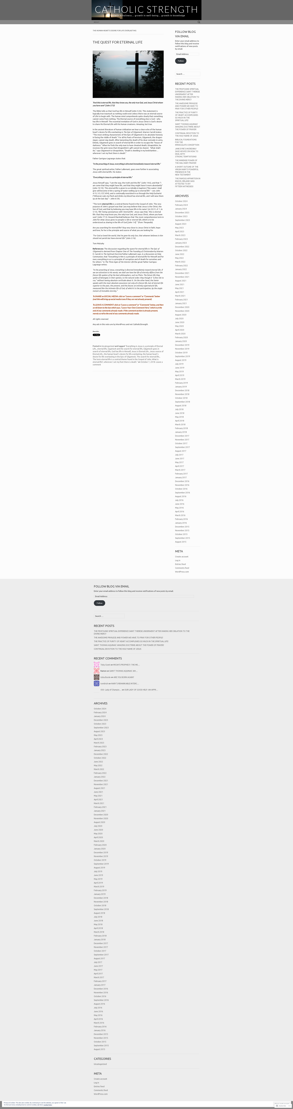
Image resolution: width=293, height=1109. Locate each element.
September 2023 (182, 220)
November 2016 (182, 485)
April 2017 (179, 466)
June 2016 (179, 504)
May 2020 (179, 326)
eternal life (102, 349)
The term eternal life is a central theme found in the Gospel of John (122, 359)
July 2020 (179, 318)
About (96, 22)
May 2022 (179, 258)
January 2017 (181, 477)
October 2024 (181, 201)
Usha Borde (105, 677)
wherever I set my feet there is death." (121, 362)
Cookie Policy (47, 1105)
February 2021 (181, 299)
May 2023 (179, 228)
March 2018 (180, 424)
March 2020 (180, 333)
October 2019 (181, 352)
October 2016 (181, 489)
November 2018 (182, 394)
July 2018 (179, 409)
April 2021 (179, 292)
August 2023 (180, 224)
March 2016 (180, 515)
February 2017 (181, 474)
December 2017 (182, 436)
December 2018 (182, 390)
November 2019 (182, 349)
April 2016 (179, 511)
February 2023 (181, 239)
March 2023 (180, 235)
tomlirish (104, 683)
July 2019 (179, 364)
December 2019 (182, 345)
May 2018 (179, 417)
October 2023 (181, 216)
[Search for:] (199, 22)
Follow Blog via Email (111, 586)
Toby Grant (105, 665)
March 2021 (180, 296)
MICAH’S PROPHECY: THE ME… (126, 665)
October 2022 (181, 250)
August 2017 (180, 451)
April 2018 (179, 421)
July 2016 (179, 500)
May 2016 (179, 508)
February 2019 (181, 383)
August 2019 (180, 360)
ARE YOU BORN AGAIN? (124, 677)
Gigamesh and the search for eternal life (125, 349)
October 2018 (181, 398)
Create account (181, 556)
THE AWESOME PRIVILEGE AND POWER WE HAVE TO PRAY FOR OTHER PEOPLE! (186, 106)
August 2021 (180, 280)
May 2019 (179, 371)
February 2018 (181, 428)
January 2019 (181, 386)
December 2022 (182, 246)
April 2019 (179, 375)
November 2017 (182, 439)
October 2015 (181, 534)
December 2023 (182, 212)
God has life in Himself (121, 351)
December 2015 (182, 526)
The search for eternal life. (148, 357)
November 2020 (182, 311)
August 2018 (180, 405)
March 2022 (180, 262)
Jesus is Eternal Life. (140, 351)
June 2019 (179, 368)
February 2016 (181, 519)
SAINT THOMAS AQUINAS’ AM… (124, 671)
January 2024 (181, 209)
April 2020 (179, 330)
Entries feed (180, 564)
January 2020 (181, 341)
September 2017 (182, 447)
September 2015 (182, 538)
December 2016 (182, 481)
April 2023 (179, 231)
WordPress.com (182, 572)
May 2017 (179, 462)
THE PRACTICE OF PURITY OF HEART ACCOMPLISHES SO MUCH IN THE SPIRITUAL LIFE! (131, 641)
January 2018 (181, 432)
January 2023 (181, 243)
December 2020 (182, 307)
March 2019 (180, 379)
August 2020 (180, 315)
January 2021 (181, 303)
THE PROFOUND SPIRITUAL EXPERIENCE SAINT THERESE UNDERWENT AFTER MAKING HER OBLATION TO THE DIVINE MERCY (187, 94)
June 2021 (179, 284)
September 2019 (182, 356)
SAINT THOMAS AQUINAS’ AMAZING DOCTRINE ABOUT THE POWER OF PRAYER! (187, 126)
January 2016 (181, 523)
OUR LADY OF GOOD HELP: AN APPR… (141, 690)
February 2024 (181, 205)
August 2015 (180, 542)
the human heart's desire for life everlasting (123, 354)
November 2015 (182, 530)
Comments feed (182, 568)
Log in (177, 560)
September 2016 (182, 492)
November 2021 (182, 277)
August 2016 (180, 496)
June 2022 (179, 254)
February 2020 (181, 337)
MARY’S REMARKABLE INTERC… (125, 683)
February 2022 (181, 265)
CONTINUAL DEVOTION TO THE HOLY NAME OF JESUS (117, 649)
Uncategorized (107, 346)
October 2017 (181, 443)
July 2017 (179, 455)
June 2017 (179, 458)
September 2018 (182, 402)
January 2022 (181, 269)
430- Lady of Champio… (110, 690)
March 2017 (180, 470)
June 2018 (179, 413)
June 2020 (179, 322)
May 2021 (179, 288)
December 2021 (182, 273)
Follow (181, 61)
